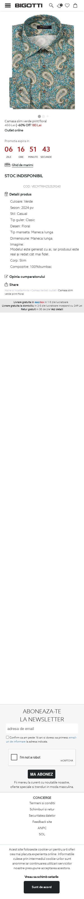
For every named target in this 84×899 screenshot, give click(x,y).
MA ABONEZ (41, 774)
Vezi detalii (57, 309)
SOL (42, 834)
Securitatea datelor (42, 816)
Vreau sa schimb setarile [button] (41, 877)
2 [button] (43, 116)
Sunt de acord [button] (42, 887)
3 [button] (47, 116)
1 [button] (39, 116)
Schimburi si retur (42, 809)
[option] (42, 62)
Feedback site (42, 822)
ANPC (42, 828)
